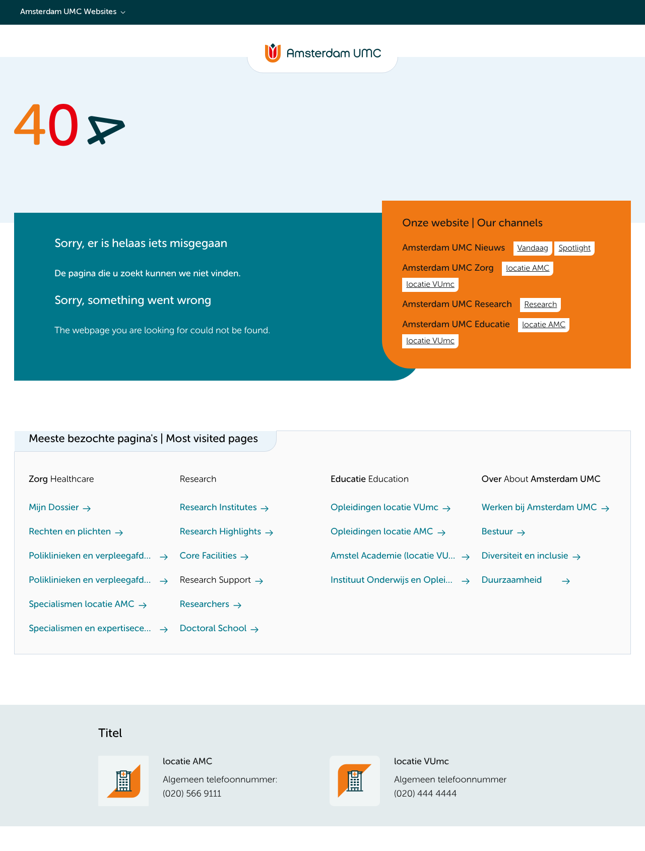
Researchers (204, 605)
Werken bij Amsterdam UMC (539, 508)
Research (540, 305)
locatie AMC (527, 269)
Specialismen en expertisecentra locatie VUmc (92, 629)
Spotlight (574, 249)
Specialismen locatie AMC (82, 605)
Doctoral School (213, 629)
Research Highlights (220, 532)
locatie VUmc (430, 285)
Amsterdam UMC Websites (68, 12)
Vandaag (533, 249)
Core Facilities (208, 556)
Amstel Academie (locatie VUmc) (394, 556)
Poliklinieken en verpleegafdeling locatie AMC (92, 556)
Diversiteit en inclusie (525, 556)
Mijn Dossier (54, 508)
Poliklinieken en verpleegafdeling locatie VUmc (92, 580)
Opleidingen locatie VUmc (384, 508)
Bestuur (497, 532)
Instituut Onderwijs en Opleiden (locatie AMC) (394, 580)
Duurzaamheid (512, 580)
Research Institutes (218, 508)
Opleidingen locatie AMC (382, 532)
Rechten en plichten (70, 532)
